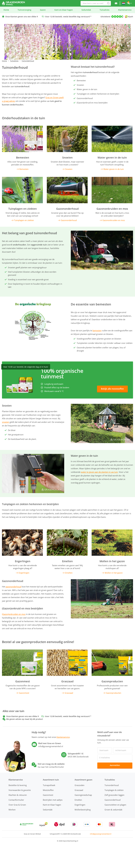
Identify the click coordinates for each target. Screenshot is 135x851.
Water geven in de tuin (112, 157)
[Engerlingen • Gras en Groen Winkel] (22, 542)
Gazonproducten (112, 681)
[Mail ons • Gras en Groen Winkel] (116, 3)
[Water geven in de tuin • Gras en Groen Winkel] (112, 139)
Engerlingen (22, 561)
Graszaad (67, 681)
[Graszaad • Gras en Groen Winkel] (67, 662)
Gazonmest (22, 681)
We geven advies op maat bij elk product (24, 719)
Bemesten (22, 157)
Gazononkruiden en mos (112, 208)
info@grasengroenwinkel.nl (100, 834)
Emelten (67, 561)
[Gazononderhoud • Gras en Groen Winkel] (67, 190)
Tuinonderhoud (28, 61)
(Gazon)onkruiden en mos (13, 614)
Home (4, 61)
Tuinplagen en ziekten (22, 208)
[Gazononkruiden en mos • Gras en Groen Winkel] (112, 190)
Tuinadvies (14, 61)
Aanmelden (115, 765)
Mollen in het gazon (112, 561)
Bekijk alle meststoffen (112, 388)
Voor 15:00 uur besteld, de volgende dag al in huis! (25, 367)
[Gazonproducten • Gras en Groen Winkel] (112, 662)
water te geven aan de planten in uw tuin (99, 472)
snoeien (5, 422)
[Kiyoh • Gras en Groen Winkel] (43, 824)
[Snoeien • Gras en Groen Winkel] (67, 139)
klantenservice (63, 737)
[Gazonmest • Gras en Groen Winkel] (22, 662)
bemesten (97, 330)
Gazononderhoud (67, 208)
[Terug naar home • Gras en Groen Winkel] (13, 3)
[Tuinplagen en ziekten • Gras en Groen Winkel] (22, 190)
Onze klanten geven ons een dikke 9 (21, 16)
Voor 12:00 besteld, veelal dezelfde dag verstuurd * (68, 16)
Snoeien (67, 157)
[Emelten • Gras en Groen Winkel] (67, 542)
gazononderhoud (13, 586)
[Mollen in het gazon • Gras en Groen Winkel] (112, 542)
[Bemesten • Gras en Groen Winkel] (22, 139)
